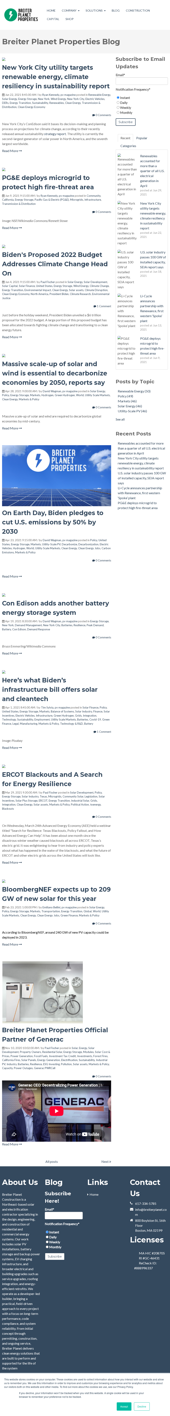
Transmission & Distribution (19, 203)
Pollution (66, 1064)
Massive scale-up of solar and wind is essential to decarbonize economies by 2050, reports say (54, 373)
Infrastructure (92, 199)
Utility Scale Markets (97, 395)
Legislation (91, 796)
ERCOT (43, 800)
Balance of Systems (62, 711)
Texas (43, 796)
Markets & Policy (29, 399)
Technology (9, 719)
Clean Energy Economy (31, 107)
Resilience (79, 625)
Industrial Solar (80, 800)
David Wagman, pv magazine (60, 391)
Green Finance (69, 915)
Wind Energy (58, 99)
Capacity (7, 1068)
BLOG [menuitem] (116, 10)
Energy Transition (20, 102)
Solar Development (95, 282)
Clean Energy (73, 102)
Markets (35, 395)
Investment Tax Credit (62, 1056)
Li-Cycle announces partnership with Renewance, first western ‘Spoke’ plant (140, 493)
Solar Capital (10, 286)
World (80, 395)
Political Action (80, 804)
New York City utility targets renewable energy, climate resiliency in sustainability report (56, 77)
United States (44, 286)
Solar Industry (83, 711)
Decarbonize (69, 544)
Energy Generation (48, 1060)
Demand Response (38, 629)
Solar (75, 1048)
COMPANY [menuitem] (69, 10)
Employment (42, 719)
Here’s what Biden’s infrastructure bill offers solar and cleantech (50, 689)
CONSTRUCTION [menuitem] (138, 10)
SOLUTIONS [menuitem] (94, 10)
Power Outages (23, 1068)
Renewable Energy (99, 94)
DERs (5, 102)
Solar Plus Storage (27, 800)
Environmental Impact (37, 290)
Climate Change (99, 286)
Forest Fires (100, 1056)
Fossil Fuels (41, 1056)
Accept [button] (124, 1406)
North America (39, 294)
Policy (5, 395)
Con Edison (19, 629)
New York (44, 99)
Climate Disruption (96, 290)
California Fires (11, 1060)
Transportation (50, 911)
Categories (128, 146)
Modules (88, 1052)
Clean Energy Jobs (89, 548)
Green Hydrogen (65, 395)
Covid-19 (95, 719)
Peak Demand (95, 625)
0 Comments (103, 115)
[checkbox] (142, 105)
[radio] (142, 97)
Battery (6, 629)
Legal (15, 723)
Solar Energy (9, 99)
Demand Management (28, 625)
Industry (12, 1064)
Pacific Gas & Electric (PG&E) (52, 199)
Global (88, 911)
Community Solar (73, 796)
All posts (51, 1161)
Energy (83, 1048)
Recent (125, 138)
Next (105, 1161)
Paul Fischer (48, 282)
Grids (78, 715)
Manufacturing (28, 723)
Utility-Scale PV (51, 544)
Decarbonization (88, 544)
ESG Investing (51, 1064)
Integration (89, 715)
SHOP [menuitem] (70, 19)
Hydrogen (47, 395)
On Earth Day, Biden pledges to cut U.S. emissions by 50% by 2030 (52, 522)
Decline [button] (141, 1406)
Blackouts (8, 808)
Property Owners (30, 1052)
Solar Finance (27, 286)
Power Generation (22, 1056)
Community (94, 195)
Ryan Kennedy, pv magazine (59, 94)
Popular (141, 138)
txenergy (95, 804)
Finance (97, 711)
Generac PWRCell (44, 1068)
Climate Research (80, 294)
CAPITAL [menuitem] (53, 19)
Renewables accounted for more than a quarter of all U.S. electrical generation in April (141, 448)
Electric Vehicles (94, 99)
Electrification (69, 1060)
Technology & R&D (71, 723)
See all (120, 419)
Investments (84, 1056)
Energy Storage (27, 99)
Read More (10, 151)
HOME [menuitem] (51, 10)
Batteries (66, 625)
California (8, 199)
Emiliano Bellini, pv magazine (59, 907)
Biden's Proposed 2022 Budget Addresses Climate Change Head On (55, 264)
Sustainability (40, 102)
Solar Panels (28, 1060)
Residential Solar (52, 1052)
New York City (75, 99)
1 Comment (103, 306)
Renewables (56, 102)
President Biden (59, 294)
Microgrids (76, 199)
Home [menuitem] (94, 1194)
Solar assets (76, 290)
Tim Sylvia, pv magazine (55, 707)
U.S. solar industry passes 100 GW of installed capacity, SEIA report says (142, 478)
